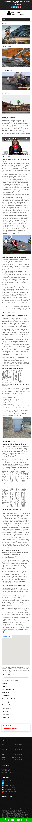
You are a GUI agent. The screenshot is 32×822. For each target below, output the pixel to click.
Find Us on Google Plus (10, 791)
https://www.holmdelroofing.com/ (8, 772)
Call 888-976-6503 (10, 728)
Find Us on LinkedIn (9, 785)
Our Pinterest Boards (10, 789)
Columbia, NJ (5, 686)
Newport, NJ (5, 717)
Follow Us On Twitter (10, 783)
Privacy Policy (19, 805)
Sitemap (4, 805)
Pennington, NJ (6, 705)
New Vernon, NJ (6, 708)
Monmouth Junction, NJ (8, 699)
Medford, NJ (5, 692)
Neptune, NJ (5, 702)
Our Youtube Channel (10, 787)
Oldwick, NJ (5, 683)
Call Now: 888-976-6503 (9, 157)
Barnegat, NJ (5, 711)
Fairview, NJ (5, 714)
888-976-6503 (18, 4)
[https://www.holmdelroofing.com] (16, 15)
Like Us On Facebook (10, 781)
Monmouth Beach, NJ (8, 689)
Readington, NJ (6, 695)
